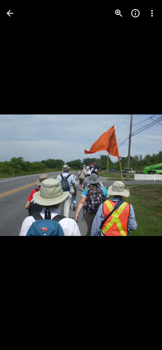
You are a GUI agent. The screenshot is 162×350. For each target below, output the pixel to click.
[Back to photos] (10, 13)
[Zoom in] (118, 13)
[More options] (152, 13)
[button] (23, 175)
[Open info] (135, 13)
